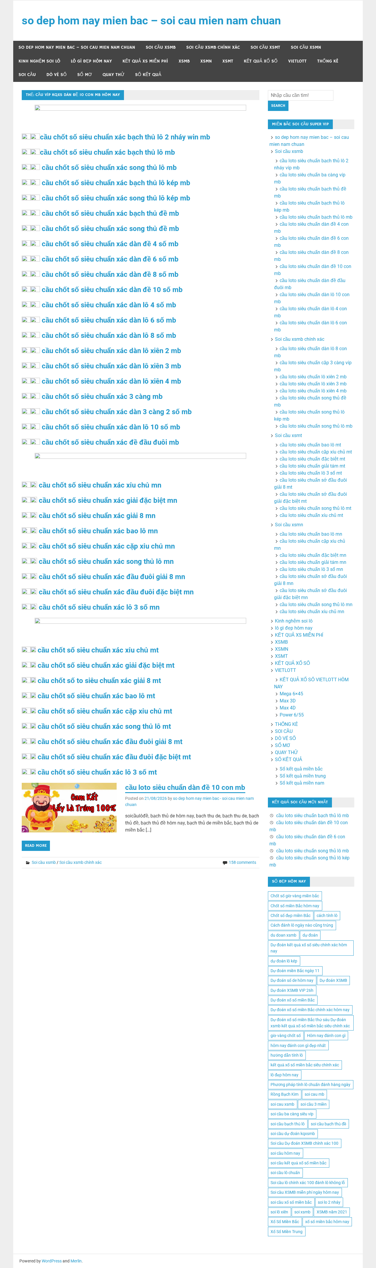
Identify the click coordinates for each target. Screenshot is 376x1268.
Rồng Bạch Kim (284, 1094)
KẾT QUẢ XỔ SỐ (261, 61)
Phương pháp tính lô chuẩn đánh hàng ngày (310, 1084)
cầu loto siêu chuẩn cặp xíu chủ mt (316, 452)
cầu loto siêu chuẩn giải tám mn (313, 562)
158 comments (242, 862)
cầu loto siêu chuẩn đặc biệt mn (313, 555)
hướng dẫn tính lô (287, 1055)
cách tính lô (327, 915)
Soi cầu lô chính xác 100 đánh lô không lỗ (308, 1182)
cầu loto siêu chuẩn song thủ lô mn (316, 604)
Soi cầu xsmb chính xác (213, 47)
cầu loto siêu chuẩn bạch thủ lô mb (316, 217)
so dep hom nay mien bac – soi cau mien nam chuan (151, 20)
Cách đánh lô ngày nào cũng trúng (302, 925)
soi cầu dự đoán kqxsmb (293, 1133)
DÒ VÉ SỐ (56, 74)
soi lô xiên (279, 1212)
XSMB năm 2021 (332, 1212)
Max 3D (288, 701)
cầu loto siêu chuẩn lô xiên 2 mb (313, 377)
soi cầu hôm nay (285, 1153)
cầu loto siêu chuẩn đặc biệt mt (312, 459)
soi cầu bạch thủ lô (288, 1124)
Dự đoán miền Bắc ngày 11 (295, 970)
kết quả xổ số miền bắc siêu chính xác (305, 1065)
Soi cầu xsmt (265, 47)
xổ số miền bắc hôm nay (327, 1221)
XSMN (206, 61)
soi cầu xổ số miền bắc (291, 1202)
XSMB (184, 61)
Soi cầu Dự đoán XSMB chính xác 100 (304, 1143)
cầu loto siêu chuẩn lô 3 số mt (311, 473)
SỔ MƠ (84, 74)
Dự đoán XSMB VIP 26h (292, 990)
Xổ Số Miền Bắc (285, 1221)
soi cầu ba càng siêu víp (292, 1114)
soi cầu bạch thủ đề (328, 1124)
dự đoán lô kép (284, 961)
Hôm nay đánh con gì (326, 1035)
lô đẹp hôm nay (284, 1075)
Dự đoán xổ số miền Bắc (293, 1000)
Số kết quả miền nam (302, 783)
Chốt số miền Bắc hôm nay (295, 905)
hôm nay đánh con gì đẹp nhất (298, 1045)
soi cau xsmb (282, 1104)
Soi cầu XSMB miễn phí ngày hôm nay (305, 1192)
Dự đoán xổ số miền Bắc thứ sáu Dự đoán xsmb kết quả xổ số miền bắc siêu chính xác (310, 1022)
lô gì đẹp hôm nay (91, 61)
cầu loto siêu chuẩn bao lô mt (310, 445)
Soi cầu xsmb (161, 47)
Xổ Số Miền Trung (287, 1231)
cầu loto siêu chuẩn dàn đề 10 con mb (185, 787)
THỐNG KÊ (327, 61)
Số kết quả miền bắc (301, 769)
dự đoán (310, 935)
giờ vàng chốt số (286, 1035)
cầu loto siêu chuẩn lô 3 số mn (311, 569)
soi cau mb (314, 1094)
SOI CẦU (27, 74)
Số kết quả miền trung (303, 776)
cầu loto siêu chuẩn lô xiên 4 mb (313, 391)
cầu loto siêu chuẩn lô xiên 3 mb (313, 384)
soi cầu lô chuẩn (285, 1172)
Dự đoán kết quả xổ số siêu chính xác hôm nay (309, 947)
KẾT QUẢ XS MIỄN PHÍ (145, 61)
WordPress (52, 1261)
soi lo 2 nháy (329, 1202)
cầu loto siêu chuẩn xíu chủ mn (312, 611)
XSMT (227, 61)
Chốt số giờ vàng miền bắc (295, 895)
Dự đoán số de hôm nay (292, 980)
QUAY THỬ (114, 74)
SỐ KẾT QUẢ (148, 74)
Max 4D (288, 708)
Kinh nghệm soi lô (39, 61)
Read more (36, 845)
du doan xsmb (283, 935)
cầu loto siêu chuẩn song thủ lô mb (316, 426)
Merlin (76, 1261)
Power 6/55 (292, 715)
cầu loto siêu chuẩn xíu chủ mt (311, 515)
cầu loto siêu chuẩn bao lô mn (311, 534)
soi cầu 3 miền (314, 1104)
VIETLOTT (297, 61)
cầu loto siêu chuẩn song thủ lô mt (315, 508)
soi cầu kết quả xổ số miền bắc (298, 1163)
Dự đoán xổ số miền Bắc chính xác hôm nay (310, 1009)
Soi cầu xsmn (306, 47)
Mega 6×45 (291, 694)
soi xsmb (302, 1212)
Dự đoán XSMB (333, 980)
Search (278, 105)
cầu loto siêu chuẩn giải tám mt (312, 466)
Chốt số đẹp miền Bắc (290, 915)
